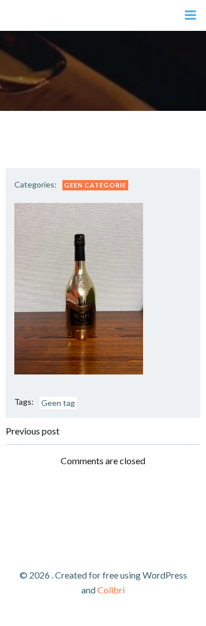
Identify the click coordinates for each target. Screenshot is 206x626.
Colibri (111, 589)
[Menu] (190, 15)
